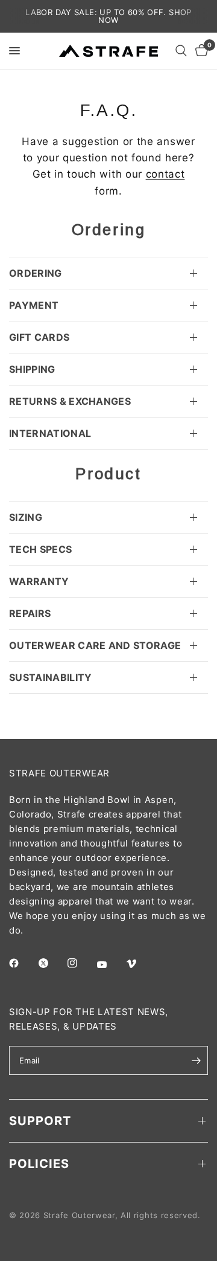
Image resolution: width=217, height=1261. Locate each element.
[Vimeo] (140, 963)
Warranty (39, 581)
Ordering (35, 273)
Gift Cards (39, 337)
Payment (33, 305)
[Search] (181, 51)
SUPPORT (40, 1121)
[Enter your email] (196, 1060)
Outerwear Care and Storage (95, 645)
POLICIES (39, 1163)
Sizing (25, 517)
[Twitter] (52, 963)
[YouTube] (110, 964)
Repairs (30, 613)
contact (165, 174)
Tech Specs (40, 549)
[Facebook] (22, 963)
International (50, 433)
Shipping (32, 369)
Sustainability (50, 677)
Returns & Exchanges (70, 401)
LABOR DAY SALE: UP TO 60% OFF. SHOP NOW (108, 16)
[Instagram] (81, 963)
